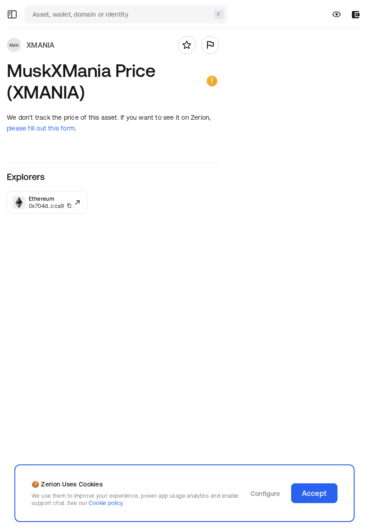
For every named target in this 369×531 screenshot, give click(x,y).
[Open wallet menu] (355, 14)
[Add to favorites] (187, 45)
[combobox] (126, 14)
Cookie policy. (106, 503)
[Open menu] (12, 14)
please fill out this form (41, 128)
